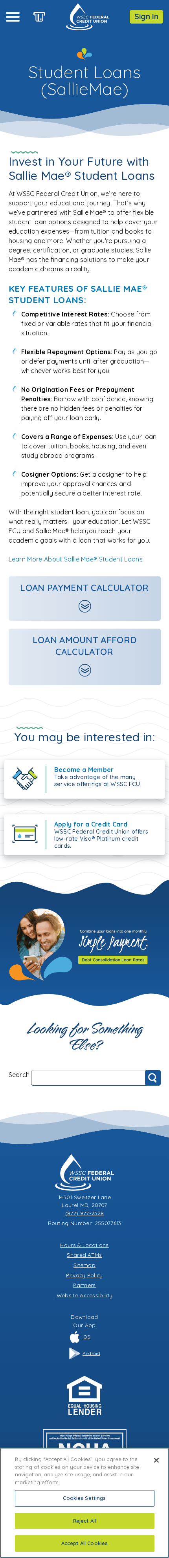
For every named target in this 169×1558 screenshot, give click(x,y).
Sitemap (84, 1265)
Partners (84, 1285)
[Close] (156, 1460)
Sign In (146, 16)
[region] (84, 1503)
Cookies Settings (84, 1498)
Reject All (84, 1521)
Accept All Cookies (84, 1543)
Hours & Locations (84, 1245)
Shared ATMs (84, 1254)
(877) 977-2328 (84, 1213)
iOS (86, 1337)
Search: (20, 1075)
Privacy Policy (84, 1275)
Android (91, 1353)
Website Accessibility (85, 1295)
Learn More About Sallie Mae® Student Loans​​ (76, 559)
